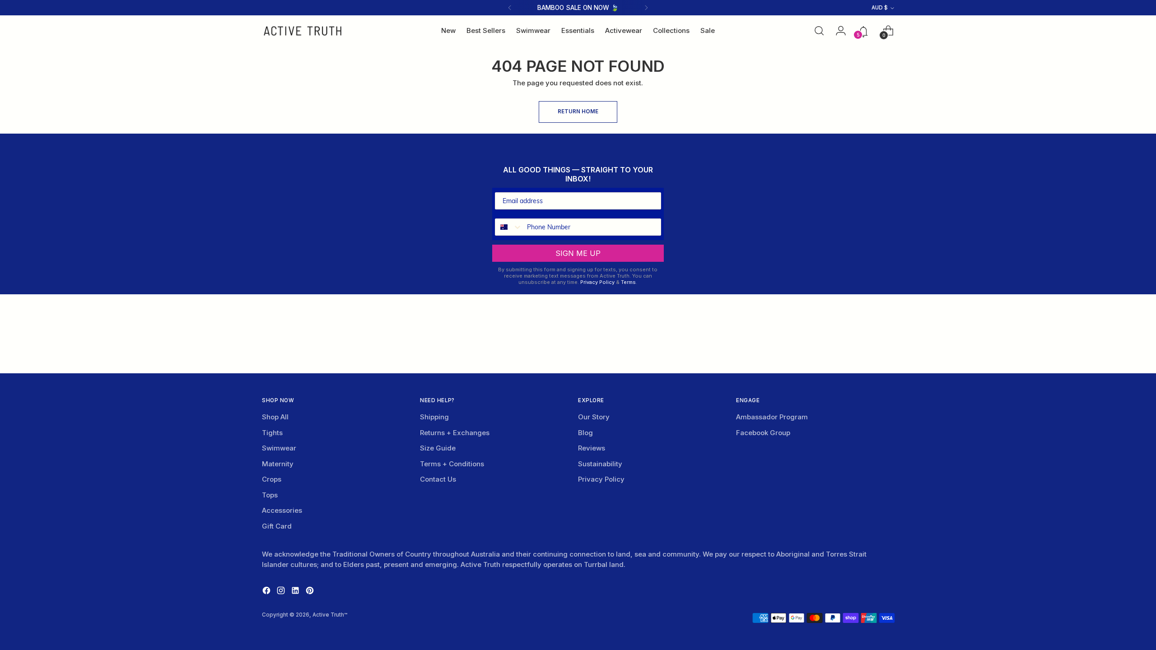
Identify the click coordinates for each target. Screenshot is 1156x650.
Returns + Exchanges (454, 432)
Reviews (591, 448)
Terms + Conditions (452, 464)
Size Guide (438, 448)
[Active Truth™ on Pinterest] (310, 592)
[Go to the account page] (838, 31)
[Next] (646, 7)
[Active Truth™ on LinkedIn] (296, 592)
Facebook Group (763, 432)
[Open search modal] (819, 31)
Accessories (282, 510)
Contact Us (438, 479)
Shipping (434, 417)
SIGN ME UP (578, 253)
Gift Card (277, 526)
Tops (270, 495)
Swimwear (279, 448)
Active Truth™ (329, 615)
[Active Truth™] (302, 30)
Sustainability (600, 464)
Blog (585, 432)
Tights (272, 432)
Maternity (278, 464)
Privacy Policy (597, 282)
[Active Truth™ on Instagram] (281, 592)
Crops (271, 479)
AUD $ (880, 8)
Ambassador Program (772, 417)
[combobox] (508, 227)
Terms (628, 282)
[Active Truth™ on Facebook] (267, 592)
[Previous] (510, 7)
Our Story (594, 417)
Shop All (275, 417)
